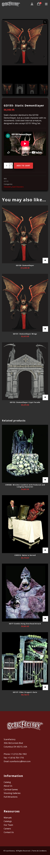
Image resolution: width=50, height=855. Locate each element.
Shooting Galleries (12, 793)
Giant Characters (18, 187)
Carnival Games (11, 789)
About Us (8, 785)
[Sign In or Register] (32, 4)
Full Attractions (10, 796)
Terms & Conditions (39, 851)
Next (44, 57)
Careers (7, 828)
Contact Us (9, 832)
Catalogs (8, 821)
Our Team (8, 825)
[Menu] (46, 4)
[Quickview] (45, 260)
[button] (45, 22)
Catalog (7, 782)
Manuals (8, 817)
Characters (7, 187)
